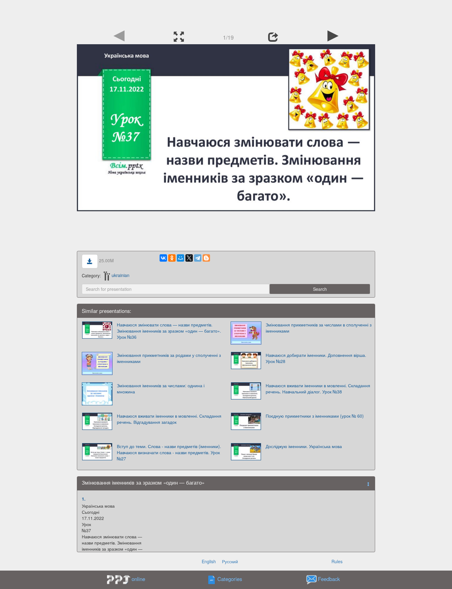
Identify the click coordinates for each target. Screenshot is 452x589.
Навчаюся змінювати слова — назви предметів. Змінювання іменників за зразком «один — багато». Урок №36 (169, 331)
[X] (189, 258)
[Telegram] (197, 258)
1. (83, 499)
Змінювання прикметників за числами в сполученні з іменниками (318, 328)
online (138, 579)
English (209, 561)
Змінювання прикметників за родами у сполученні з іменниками (169, 358)
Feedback (329, 579)
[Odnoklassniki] (172, 258)
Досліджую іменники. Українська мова (304, 446)
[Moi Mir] (180, 258)
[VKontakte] (163, 258)
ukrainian (120, 275)
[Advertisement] (226, 14)
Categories (229, 579)
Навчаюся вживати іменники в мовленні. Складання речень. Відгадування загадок (169, 419)
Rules (337, 561)
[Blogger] (206, 258)
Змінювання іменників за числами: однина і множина (160, 388)
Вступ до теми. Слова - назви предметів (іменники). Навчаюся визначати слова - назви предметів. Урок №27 (169, 452)
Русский (230, 561)
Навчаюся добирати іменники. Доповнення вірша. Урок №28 (316, 358)
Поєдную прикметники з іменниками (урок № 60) (315, 416)
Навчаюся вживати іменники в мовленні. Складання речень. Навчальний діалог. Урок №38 (318, 388)
